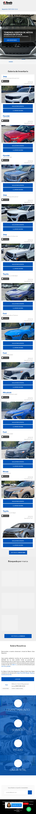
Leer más (17, 679)
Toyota (32, 673)
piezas (9, 666)
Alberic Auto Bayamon (20, 684)
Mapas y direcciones (17, 688)
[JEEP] (10, 578)
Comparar (6, 81)
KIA (24, 673)
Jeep (18, 673)
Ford (21, 673)
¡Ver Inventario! (12, 40)
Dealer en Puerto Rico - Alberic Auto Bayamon (8, 4)
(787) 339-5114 (20, 686)
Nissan (27, 673)
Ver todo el (18, 552)
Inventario (6, 688)
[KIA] (10, 601)
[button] (14, 808)
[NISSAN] (26, 601)
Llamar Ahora (18, 110)
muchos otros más (6, 674)
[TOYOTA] (10, 623)
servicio (3, 666)
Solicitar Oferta (18, 106)
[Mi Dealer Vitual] (18, 810)
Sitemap (31, 804)
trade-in (14, 664)
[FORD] (26, 578)
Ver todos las (18, 636)
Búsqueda (3, 61)
